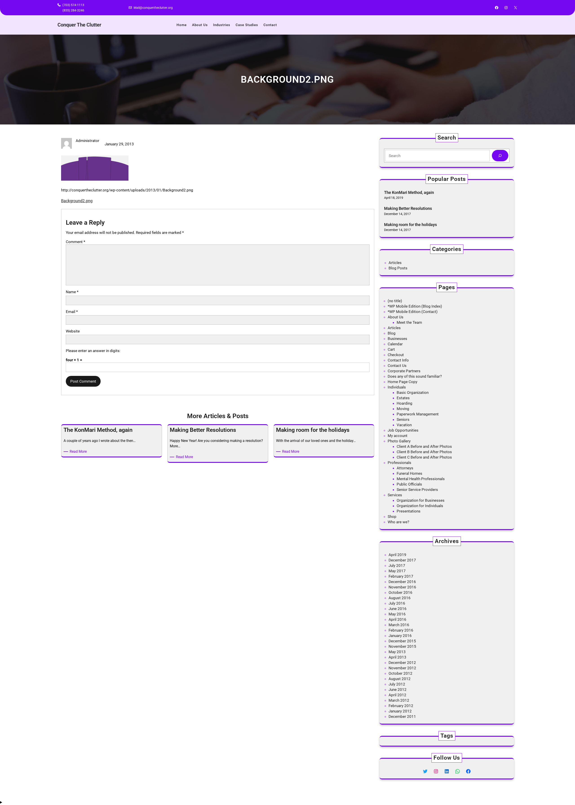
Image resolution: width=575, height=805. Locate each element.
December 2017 (402, 560)
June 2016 (398, 608)
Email (72, 311)
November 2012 (402, 668)
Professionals (399, 462)
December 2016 (402, 581)
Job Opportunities (403, 430)
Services (395, 495)
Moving (403, 408)
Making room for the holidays (410, 224)
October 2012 (400, 673)
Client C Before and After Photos (424, 457)
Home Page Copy (402, 381)
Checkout (396, 355)
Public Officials (409, 484)
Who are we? (398, 522)
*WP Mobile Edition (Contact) (413, 311)
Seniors (403, 419)
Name (72, 292)
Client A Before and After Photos (424, 446)
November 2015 (402, 646)
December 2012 (402, 662)
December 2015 (402, 641)
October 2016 (400, 592)
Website (73, 331)
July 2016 (397, 603)
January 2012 (400, 711)
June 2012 (398, 689)
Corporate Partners (404, 371)
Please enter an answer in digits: (93, 350)
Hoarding (404, 403)
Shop (392, 516)
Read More (79, 451)
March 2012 (399, 700)
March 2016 (399, 625)
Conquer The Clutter (79, 25)
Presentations (408, 511)
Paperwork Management (418, 414)
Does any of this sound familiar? (415, 376)
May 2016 (397, 614)
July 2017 (397, 565)
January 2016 (400, 635)
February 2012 (401, 705)
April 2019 (397, 554)
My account (397, 435)
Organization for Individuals (420, 505)
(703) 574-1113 (73, 5)
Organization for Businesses (421, 500)
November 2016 (402, 587)
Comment (75, 242)
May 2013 (397, 652)
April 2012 (397, 695)
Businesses (397, 338)
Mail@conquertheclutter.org (153, 7)
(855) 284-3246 (73, 10)
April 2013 (397, 657)
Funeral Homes (409, 473)
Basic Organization (413, 392)
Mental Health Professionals (421, 479)
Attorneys (405, 468)
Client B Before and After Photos (424, 452)
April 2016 (397, 619)
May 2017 (397, 571)
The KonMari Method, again (409, 192)
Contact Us (397, 365)
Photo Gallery (399, 441)
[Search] (500, 155)
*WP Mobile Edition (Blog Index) (415, 306)
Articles (395, 262)
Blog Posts (398, 268)
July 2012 (397, 684)
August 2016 (400, 598)
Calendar (395, 344)
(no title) (395, 301)
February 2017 (401, 576)
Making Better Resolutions (408, 208)
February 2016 (401, 630)
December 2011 (402, 716)
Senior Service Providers (417, 489)
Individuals (397, 387)
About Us (395, 317)
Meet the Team (409, 322)
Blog (392, 333)
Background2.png (77, 200)
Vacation (404, 425)
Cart (391, 349)
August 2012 (400, 678)
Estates (403, 398)
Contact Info (398, 360)
